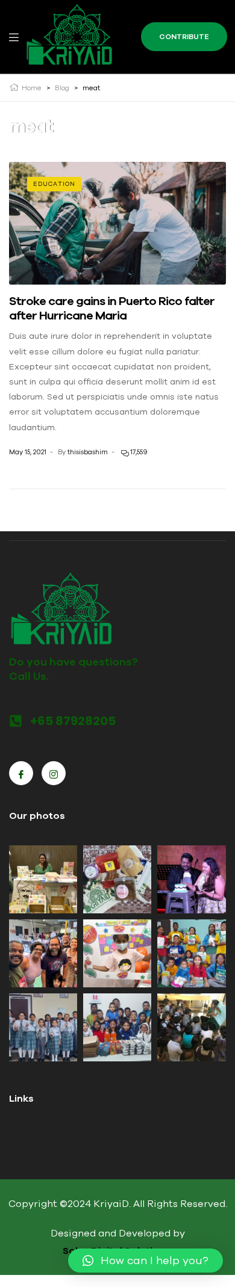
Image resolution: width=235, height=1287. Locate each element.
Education (54, 184)
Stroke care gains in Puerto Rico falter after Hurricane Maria (112, 308)
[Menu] (14, 37)
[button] (145, 1260)
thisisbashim (87, 451)
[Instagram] (54, 773)
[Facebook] (21, 773)
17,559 (138, 451)
